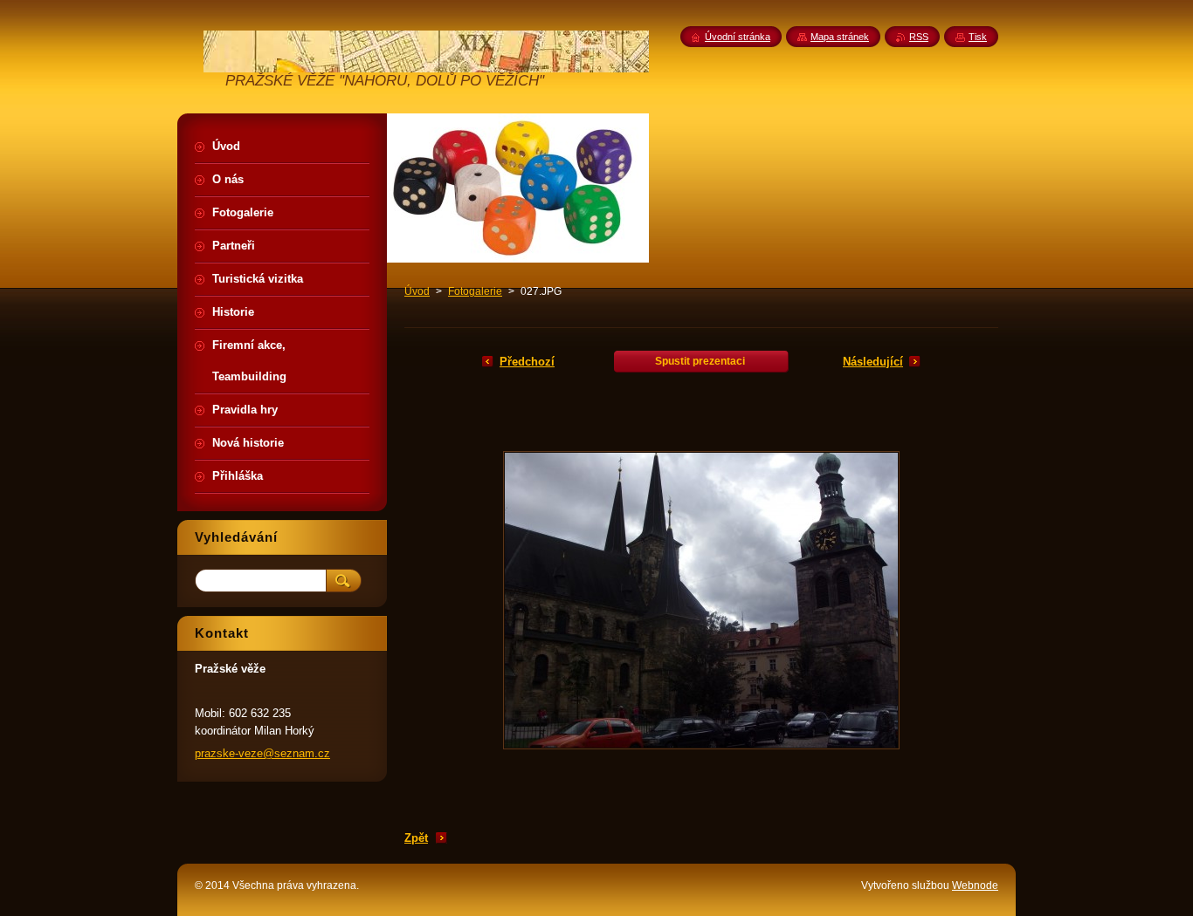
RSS (918, 36)
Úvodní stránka (737, 36)
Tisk (978, 36)
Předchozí (527, 361)
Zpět (416, 837)
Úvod (417, 291)
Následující (873, 361)
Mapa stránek (839, 36)
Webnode (975, 885)
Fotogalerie (475, 291)
